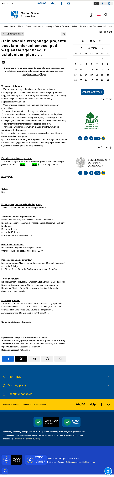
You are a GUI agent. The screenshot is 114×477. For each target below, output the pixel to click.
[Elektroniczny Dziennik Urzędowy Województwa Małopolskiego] (91, 162)
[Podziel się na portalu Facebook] (8, 359)
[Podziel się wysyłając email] (34, 359)
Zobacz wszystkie (92, 92)
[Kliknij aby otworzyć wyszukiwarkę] (106, 15)
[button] (41, 3)
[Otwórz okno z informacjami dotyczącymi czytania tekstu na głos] (3, 34)
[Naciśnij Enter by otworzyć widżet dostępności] (91, 15)
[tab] (96, 3)
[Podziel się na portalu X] (21, 359)
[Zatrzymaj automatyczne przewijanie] (91, 138)
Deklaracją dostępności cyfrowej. (27, 439)
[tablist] (103, 3)
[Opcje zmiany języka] (99, 15)
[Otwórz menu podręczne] (6, 15)
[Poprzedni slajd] (80, 138)
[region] (92, 66)
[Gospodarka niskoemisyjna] (92, 121)
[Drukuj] (63, 34)
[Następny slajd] (86, 138)
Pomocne (6, 4)
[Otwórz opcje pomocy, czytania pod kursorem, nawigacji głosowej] (108, 471)
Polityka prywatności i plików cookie (80, 462)
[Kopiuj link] (60, 359)
